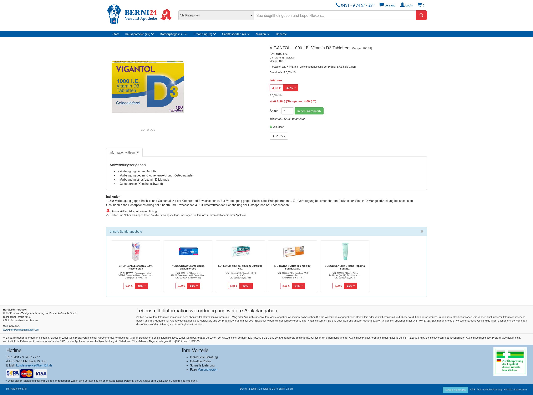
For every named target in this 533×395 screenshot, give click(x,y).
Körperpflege (172, 34)
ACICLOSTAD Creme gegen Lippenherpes (188, 267)
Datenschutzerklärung (489, 389)
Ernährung (203, 34)
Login (409, 5)
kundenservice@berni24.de (34, 365)
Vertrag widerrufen (455, 389)
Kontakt (508, 389)
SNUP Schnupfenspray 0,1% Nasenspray (136, 267)
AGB (472, 389)
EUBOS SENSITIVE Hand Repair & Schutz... (345, 267)
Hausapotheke (137, 34)
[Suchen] (421, 15)
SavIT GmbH (286, 388)
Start (115, 34)
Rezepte (281, 34)
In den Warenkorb (309, 111)
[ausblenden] (422, 231)
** (291, 88)
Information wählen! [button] (123, 152)
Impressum (520, 389)
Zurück (280, 136)
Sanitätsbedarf (234, 34)
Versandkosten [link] (207, 369)
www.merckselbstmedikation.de (21, 329)
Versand (389, 5)
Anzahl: (275, 110)
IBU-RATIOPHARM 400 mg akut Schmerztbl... (292, 267)
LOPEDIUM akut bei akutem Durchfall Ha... (240, 267)
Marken (261, 34)
